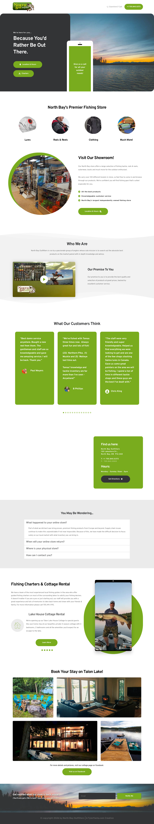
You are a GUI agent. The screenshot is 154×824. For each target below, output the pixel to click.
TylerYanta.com (96, 818)
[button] (44, 279)
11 (86, 412)
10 (83, 412)
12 (88, 412)
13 (90, 412)
